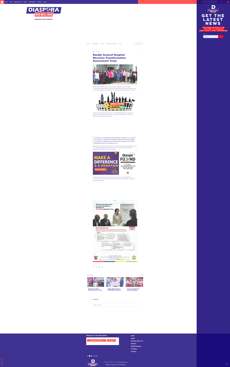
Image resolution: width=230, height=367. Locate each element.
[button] (228, 2)
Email (204, 33)
